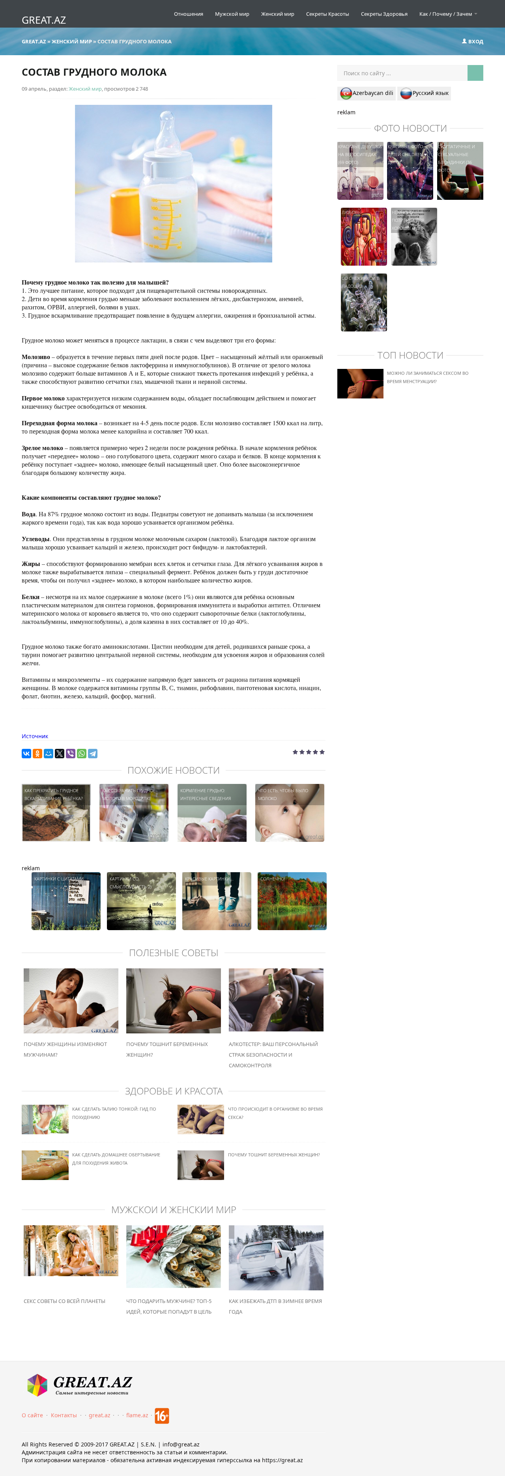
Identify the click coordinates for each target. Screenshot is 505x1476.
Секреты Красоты (327, 13)
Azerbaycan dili (373, 93)
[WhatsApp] (81, 753)
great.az (99, 1415)
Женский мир (277, 13)
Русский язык (431, 93)
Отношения (188, 13)
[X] (59, 753)
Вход (475, 41)
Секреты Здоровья (384, 13)
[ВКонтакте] (26, 753)
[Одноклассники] (37, 753)
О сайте (32, 1415)
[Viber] (70, 753)
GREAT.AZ (44, 19)
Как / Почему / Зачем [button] (446, 13)
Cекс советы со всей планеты (64, 1301)
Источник (35, 736)
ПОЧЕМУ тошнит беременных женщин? (274, 1155)
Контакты (64, 1415)
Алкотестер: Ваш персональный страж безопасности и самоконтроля (273, 1054)
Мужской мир (232, 13)
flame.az (137, 1415)
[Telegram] (92, 753)
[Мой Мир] (48, 753)
